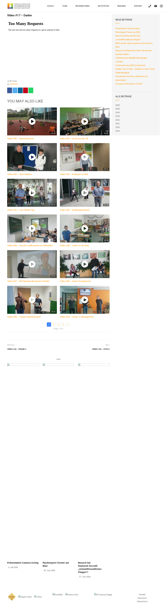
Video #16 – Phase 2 (16, 349)
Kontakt (138, 6)
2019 (117, 131)
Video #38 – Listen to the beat (74, 245)
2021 (117, 123)
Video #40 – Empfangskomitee (75, 210)
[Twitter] (15, 90)
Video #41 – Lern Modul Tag (20, 210)
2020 (117, 127)
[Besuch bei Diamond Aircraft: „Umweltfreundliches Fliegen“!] (94, 461)
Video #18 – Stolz (101, 349)
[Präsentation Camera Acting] (23, 461)
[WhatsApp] (30, 90)
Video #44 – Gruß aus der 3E (74, 138)
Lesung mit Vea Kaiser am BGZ (128, 84)
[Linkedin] (20, 90)
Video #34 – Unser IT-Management (77, 317)
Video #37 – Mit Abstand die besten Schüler (28, 281)
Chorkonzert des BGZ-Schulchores (130, 65)
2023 (117, 116)
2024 (117, 112)
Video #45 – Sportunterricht (20, 138)
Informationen (83, 6)
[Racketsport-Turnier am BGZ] (58, 461)
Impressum (142, 598)
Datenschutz (142, 601)
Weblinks (121, 6)
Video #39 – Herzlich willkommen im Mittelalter (30, 245)
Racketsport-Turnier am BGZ (127, 32)
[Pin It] (25, 90)
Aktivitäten (103, 6)
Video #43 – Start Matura (19, 174)
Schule (50, 6)
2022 (117, 120)
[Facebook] (9, 90)
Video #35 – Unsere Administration (24, 317)
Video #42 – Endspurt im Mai (74, 174)
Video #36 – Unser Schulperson (75, 281)
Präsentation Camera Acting (22, 562)
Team (64, 6)
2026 (117, 105)
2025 (117, 109)
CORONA (14, 84)
